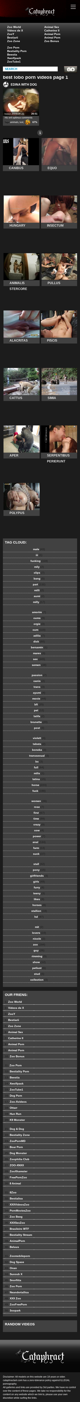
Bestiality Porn (17, 51)
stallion (39, 910)
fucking (39, 560)
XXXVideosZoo (17, 1204)
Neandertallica (17, 1292)
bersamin (39, 647)
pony (39, 869)
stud (39, 973)
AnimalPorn (15, 1240)
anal (39, 842)
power (39, 836)
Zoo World (14, 27)
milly (39, 602)
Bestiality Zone (17, 1134)
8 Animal (13, 1183)
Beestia (12, 54)
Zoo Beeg (14, 1216)
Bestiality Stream (18, 1234)
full (39, 767)
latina (39, 779)
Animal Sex (51, 27)
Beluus (12, 1247)
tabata (39, 743)
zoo (39, 944)
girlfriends (39, 875)
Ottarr (11, 1107)
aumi (39, 596)
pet (39, 710)
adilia (39, 635)
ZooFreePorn (16, 1304)
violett (39, 738)
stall (39, 864)
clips (39, 572)
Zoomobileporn (17, 1256)
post (39, 727)
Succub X (13, 1274)
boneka (39, 749)
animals (14, 122)
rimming (39, 956)
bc (39, 761)
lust (21, 122)
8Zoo (11, 1192)
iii (39, 555)
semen (39, 664)
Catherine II (51, 30)
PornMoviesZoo (18, 1210)
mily (39, 566)
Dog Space (14, 1262)
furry (39, 887)
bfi (39, 704)
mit (39, 926)
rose (39, 806)
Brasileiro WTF (17, 1228)
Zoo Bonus (51, 41)
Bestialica (14, 1198)
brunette (39, 722)
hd (39, 916)
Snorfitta (13, 1280)
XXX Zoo (13, 1298)
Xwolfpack (14, 58)
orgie (39, 623)
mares (39, 653)
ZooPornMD (15, 1141)
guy (39, 950)
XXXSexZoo (15, 1222)
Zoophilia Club (17, 1159)
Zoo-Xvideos (16, 1101)
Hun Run (13, 1113)
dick (39, 641)
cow (39, 830)
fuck (39, 790)
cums (39, 618)
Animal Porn (52, 34)
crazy (39, 824)
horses (39, 905)
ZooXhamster (16, 1171)
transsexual (39, 755)
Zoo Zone (13, 41)
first (39, 812)
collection (39, 979)
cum (39, 629)
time (39, 818)
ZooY (10, 34)
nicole (39, 938)
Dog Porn (13, 1095)
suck (39, 853)
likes (39, 899)
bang (39, 578)
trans (39, 686)
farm (39, 847)
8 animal (49, 15)
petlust (39, 968)
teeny (39, 893)
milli (39, 590)
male (39, 549)
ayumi (39, 692)
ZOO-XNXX (14, 1165)
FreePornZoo (16, 1177)
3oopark (13, 1310)
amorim (39, 612)
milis (39, 773)
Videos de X (15, 30)
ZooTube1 (14, 61)
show (39, 962)
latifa (39, 716)
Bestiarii (12, 37)
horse (39, 785)
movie (39, 698)
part (39, 584)
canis (39, 681)
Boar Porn (14, 1147)
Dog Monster (16, 1153)
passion (39, 675)
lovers (39, 932)
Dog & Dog (14, 1128)
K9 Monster (15, 1119)
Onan (11, 1268)
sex (39, 659)
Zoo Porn (13, 47)
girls (39, 881)
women (39, 801)
